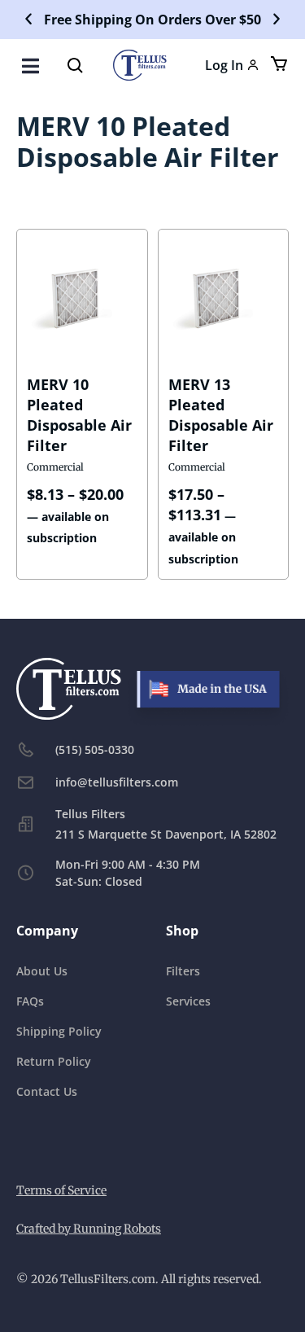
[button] (28, 19)
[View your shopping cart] (277, 63)
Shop (182, 931)
